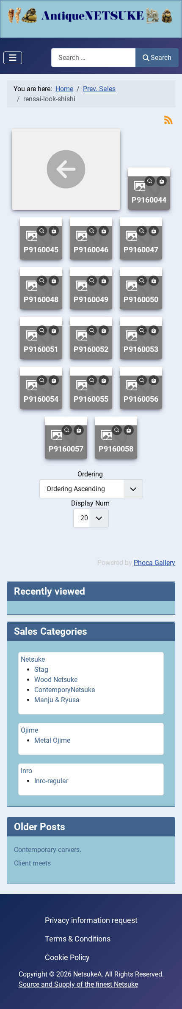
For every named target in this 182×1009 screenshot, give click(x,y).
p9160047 (141, 249)
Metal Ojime (52, 740)
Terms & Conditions (77, 939)
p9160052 (91, 349)
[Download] (162, 180)
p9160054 (41, 399)
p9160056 (141, 399)
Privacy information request (91, 920)
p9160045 (41, 249)
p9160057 (66, 448)
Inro (26, 771)
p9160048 (41, 299)
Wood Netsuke (55, 680)
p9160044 (149, 199)
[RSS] (168, 119)
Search (161, 58)
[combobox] (93, 57)
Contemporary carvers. (47, 850)
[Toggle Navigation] (12, 57)
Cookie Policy (67, 957)
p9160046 (91, 249)
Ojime (29, 730)
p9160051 (41, 349)
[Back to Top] (167, 993)
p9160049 (91, 299)
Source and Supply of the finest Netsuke (78, 984)
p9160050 (141, 299)
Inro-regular (51, 781)
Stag (41, 669)
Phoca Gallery (154, 563)
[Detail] (150, 180)
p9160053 (141, 349)
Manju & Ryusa (57, 700)
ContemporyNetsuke (64, 690)
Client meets (32, 863)
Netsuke (33, 659)
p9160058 (116, 448)
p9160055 (91, 399)
